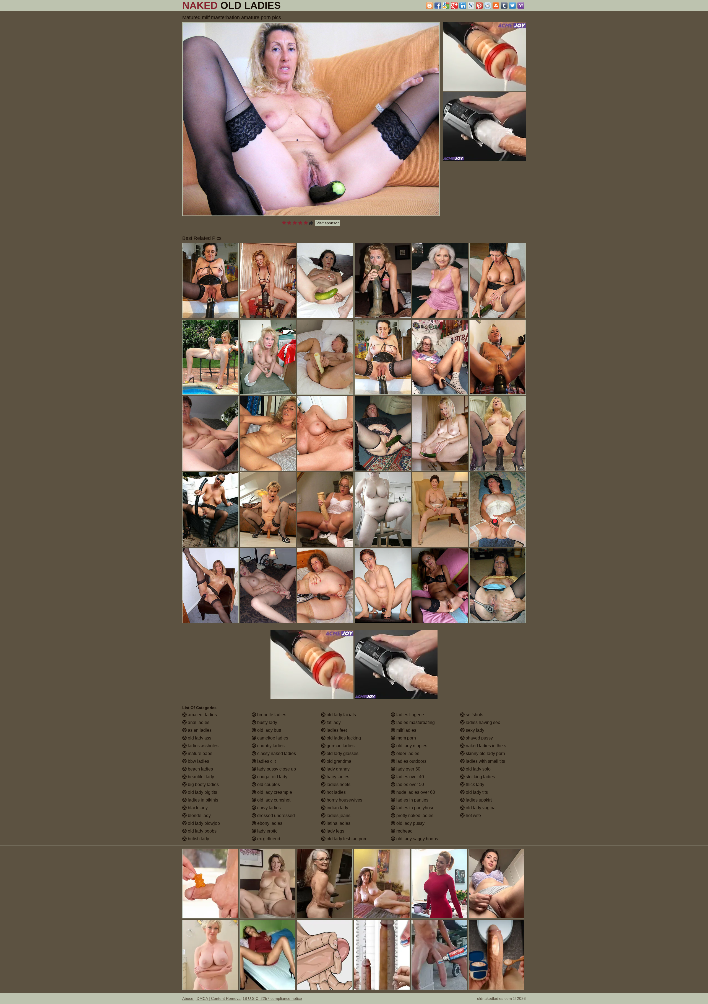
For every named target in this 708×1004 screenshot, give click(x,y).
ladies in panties (411, 800)
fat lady (333, 722)
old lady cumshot (273, 800)
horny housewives (344, 800)
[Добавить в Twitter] (512, 5)
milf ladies (405, 730)
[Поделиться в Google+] (454, 5)
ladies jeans (338, 815)
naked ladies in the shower (491, 745)
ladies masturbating (415, 722)
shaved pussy (479, 738)
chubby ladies (270, 745)
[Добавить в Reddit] (487, 5)
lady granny (338, 769)
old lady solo (478, 769)
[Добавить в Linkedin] (462, 5)
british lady (198, 838)
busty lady (266, 722)
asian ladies (199, 730)
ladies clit (266, 761)
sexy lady (474, 730)
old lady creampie (274, 792)
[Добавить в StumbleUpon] (496, 5)
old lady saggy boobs (416, 838)
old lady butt (268, 730)
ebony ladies (269, 823)
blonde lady (199, 815)
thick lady (474, 784)
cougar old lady (271, 776)
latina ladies (338, 823)
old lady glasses (342, 753)
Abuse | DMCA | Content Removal (211, 998)
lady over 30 (407, 769)
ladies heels (338, 784)
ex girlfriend (268, 838)
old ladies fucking (343, 738)
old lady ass (199, 738)
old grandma (338, 761)
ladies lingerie (409, 714)
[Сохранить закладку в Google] (446, 5)
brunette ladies (271, 714)
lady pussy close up (276, 769)
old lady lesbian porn (347, 838)
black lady (197, 807)
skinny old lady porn (485, 753)
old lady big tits (202, 792)
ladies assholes (202, 745)
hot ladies (336, 792)
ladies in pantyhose (414, 807)
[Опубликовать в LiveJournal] (471, 5)
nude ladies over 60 (415, 792)
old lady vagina (480, 807)
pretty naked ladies (414, 815)
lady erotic (266, 831)
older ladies (407, 753)
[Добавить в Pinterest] (479, 5)
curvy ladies (268, 807)
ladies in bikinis (202, 800)
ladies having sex (482, 722)
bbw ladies (198, 761)
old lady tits (476, 792)
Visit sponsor (327, 223)
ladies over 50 (409, 784)
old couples (268, 784)
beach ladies (200, 769)
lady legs (335, 831)
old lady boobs (202, 831)
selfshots (474, 714)
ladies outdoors (410, 761)
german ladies (340, 745)
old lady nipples (411, 745)
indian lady (337, 807)
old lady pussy (410, 823)
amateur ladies (202, 714)
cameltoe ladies (272, 738)
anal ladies (198, 722)
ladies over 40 (409, 776)
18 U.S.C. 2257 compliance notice (272, 998)
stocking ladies (480, 776)
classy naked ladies (276, 753)
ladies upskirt (478, 800)
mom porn (405, 738)
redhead (404, 831)
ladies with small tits (485, 761)
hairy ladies (337, 776)
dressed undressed (275, 815)
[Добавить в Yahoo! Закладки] (520, 5)
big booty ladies (203, 784)
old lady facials (341, 714)
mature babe (199, 753)
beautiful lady (200, 776)
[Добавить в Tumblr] (504, 5)
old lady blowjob (203, 823)
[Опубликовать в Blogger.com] (429, 5)
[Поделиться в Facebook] (437, 5)
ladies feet (336, 730)
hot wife (473, 815)
